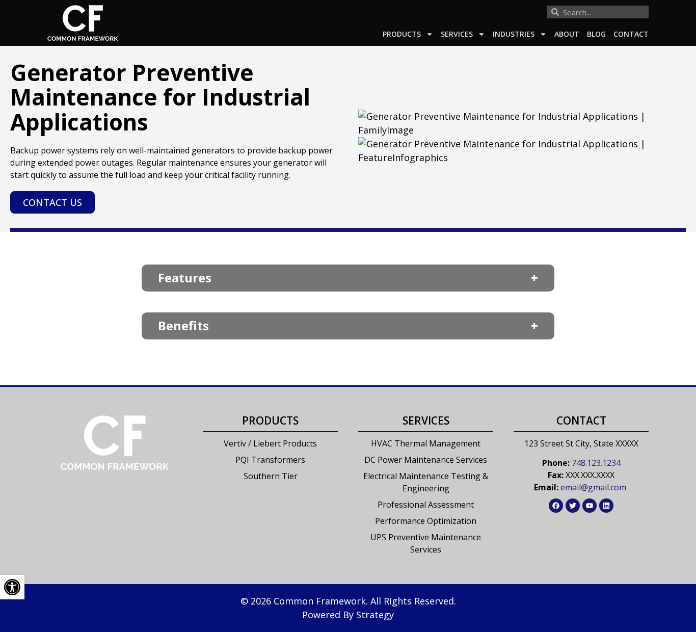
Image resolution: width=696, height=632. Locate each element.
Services (457, 34)
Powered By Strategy (348, 615)
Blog (596, 34)
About (566, 34)
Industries (513, 34)
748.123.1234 (596, 462)
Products (402, 34)
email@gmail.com (593, 487)
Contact (631, 34)
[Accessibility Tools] (12, 587)
